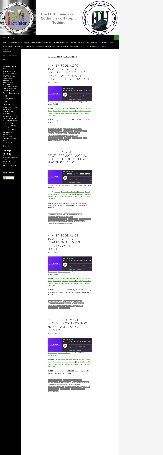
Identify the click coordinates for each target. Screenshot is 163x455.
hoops (13, 107)
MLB (6, 118)
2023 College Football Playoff (58, 219)
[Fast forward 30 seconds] (86, 96)
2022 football (68, 131)
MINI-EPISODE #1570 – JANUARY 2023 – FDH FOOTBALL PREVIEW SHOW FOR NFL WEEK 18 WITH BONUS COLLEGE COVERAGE (69, 72)
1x (80, 96)
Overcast (65, 111)
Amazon (57, 108)
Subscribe (72, 99)
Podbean (50, 113)
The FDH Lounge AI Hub (76, 46)
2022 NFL (51, 133)
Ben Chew (8, 84)
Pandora (72, 111)
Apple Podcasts (66, 108)
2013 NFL (6, 71)
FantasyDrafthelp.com (55, 137)
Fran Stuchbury (79, 221)
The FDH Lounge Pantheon (10, 157)
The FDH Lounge (9, 38)
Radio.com (68, 113)
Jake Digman (7, 109)
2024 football (7, 76)
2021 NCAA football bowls (80, 382)
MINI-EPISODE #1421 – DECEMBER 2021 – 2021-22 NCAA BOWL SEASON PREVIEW (67, 325)
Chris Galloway (10, 88)
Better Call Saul (8, 86)
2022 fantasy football (55, 131)
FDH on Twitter (19, 46)
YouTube (87, 113)
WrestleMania (7, 163)
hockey (6, 107)
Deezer (50, 111)
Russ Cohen (7, 136)
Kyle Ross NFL (10, 116)
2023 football (73, 219)
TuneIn (81, 113)
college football (74, 133)
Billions (15, 86)
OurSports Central (54, 223)
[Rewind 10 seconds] (76, 96)
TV (5, 159)
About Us (73, 42)
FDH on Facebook (7, 46)
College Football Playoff (56, 135)
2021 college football (55, 380)
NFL (85, 137)
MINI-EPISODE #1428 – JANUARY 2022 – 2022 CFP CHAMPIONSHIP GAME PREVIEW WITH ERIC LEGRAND (66, 242)
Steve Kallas (7, 143)
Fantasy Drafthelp (92, 42)
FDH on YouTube (30, 46)
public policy (6, 134)
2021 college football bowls (72, 380)
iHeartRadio (51, 115)
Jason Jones (8, 111)
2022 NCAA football (80, 131)
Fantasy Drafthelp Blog (106, 42)
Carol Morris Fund (62, 46)
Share (79, 99)
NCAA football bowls (78, 389)
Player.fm (79, 111)
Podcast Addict (59, 113)
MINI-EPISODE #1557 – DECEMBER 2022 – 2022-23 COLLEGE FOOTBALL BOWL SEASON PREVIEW (67, 157)
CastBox (81, 108)
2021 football (53, 382)
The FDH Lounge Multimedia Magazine (18, 42)
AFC (13, 76)
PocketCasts (87, 111)
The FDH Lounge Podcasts (10, 55)
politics (6, 127)
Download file (52, 102)
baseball (7, 80)
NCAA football (77, 137)
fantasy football (72, 135)
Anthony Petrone (7, 78)
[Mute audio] (71, 96)
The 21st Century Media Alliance (46, 46)
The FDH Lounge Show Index (60, 42)
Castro (87, 108)
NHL (13, 126)
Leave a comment (54, 82)
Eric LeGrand (70, 305)
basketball (8, 82)
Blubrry (74, 108)
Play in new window (64, 102)
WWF (14, 166)
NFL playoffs (7, 125)
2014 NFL (12, 71)
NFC (15, 120)
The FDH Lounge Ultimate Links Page (41, 42)
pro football (53, 140)
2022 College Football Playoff (73, 128)
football (67, 137)
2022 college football (55, 128)
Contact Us (81, 42)
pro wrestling (9, 132)
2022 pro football (61, 133)
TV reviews (10, 161)
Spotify (75, 113)
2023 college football (66, 216)
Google (5, 59)
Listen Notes (57, 111)
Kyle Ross (9, 113)
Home (4, 42)
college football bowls (56, 386)
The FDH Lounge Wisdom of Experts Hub (95, 46)
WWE (6, 166)
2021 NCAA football (65, 382)
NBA (13, 118)
